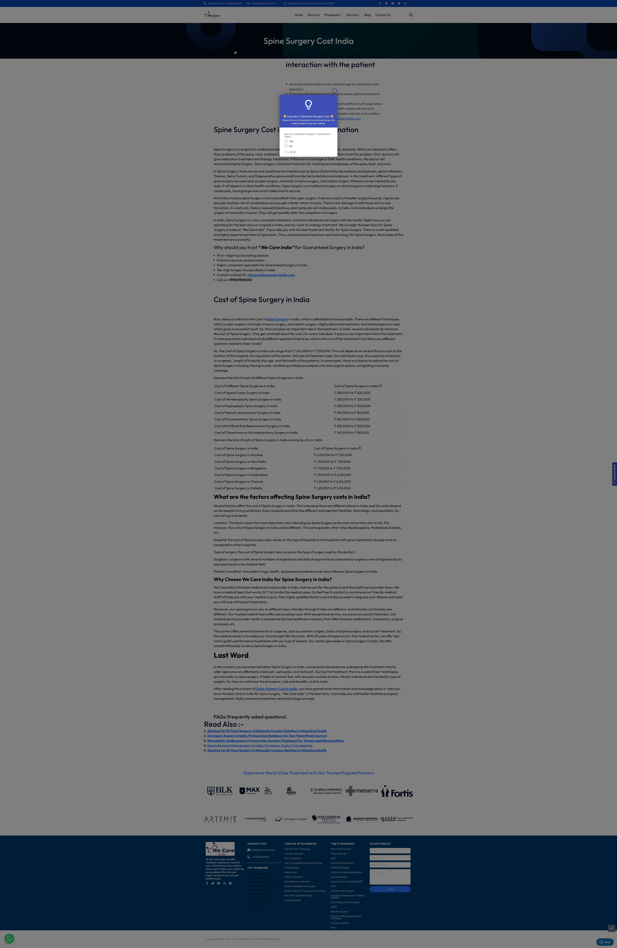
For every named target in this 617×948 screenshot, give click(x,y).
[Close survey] (335, 90)
